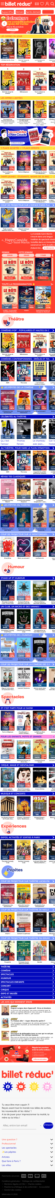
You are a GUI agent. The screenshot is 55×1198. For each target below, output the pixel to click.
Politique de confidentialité (33, 1181)
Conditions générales (11, 1181)
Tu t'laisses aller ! (17, 1021)
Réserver (10, 278)
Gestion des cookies (12, 1190)
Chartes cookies (34, 1184)
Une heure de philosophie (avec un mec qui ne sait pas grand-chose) (32, 1034)
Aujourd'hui (8, 11)
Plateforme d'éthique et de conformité (20, 1187)
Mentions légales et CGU (14, 1184)
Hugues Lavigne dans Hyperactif (23, 1008)
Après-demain (33, 11)
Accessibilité (44, 1187)
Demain (20, 11)
